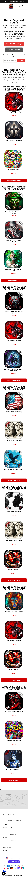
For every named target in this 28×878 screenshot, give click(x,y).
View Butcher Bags (14, 680)
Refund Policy (9, 827)
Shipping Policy (10, 831)
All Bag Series (9, 840)
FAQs (5, 824)
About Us (7, 847)
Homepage (17, 54)
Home (5, 837)
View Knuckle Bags (14, 380)
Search (21, 60)
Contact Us (8, 844)
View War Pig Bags (14, 180)
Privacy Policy (9, 834)
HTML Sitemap (9, 850)
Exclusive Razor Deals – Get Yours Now (12, 813)
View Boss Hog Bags (14, 280)
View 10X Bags (14, 780)
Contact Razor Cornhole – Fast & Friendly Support (13, 820)
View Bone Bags (14, 580)
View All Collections (14, 49)
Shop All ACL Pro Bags (14, 44)
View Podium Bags (14, 480)
